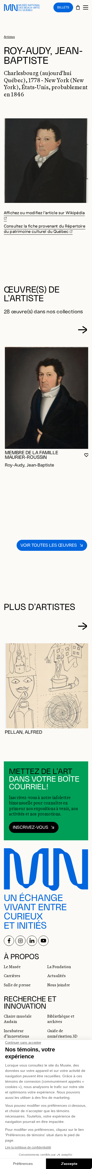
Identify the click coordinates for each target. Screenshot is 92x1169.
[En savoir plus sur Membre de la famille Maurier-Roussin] (47, 398)
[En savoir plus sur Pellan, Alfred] (47, 685)
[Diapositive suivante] (82, 329)
